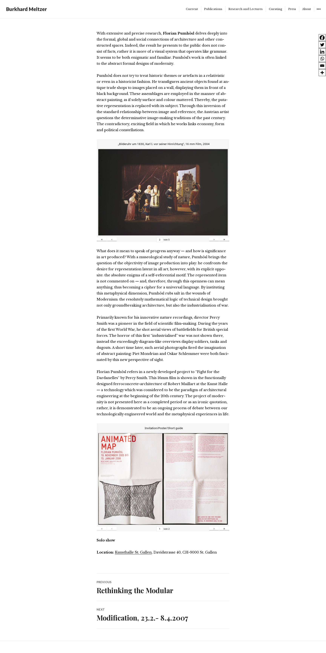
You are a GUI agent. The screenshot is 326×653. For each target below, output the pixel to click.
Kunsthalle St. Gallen (133, 552)
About (306, 9)
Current (192, 9)
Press (292, 9)
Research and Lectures (245, 9)
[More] (322, 72)
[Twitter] (322, 44)
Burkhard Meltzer (26, 9)
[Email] (322, 65)
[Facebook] (322, 37)
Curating (275, 9)
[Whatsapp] (322, 58)
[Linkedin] (322, 51)
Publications (213, 9)
